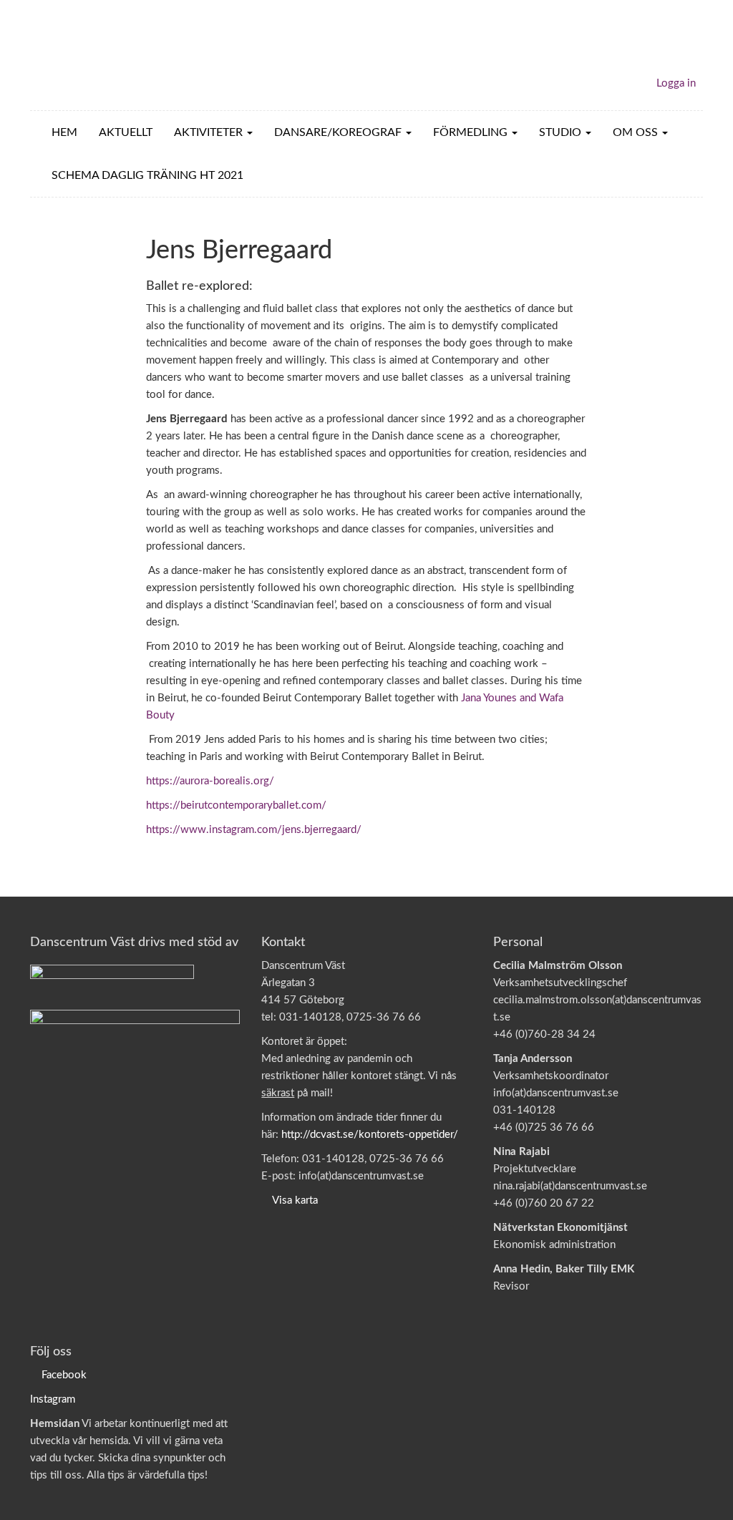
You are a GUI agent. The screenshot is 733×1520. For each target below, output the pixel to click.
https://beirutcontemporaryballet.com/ (236, 805)
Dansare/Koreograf (339, 132)
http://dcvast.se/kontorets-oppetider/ (369, 1134)
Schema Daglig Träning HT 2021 (147, 175)
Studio (561, 132)
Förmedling (471, 132)
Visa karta (295, 1200)
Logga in (676, 83)
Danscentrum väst (113, 55)
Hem (64, 132)
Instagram (52, 1399)
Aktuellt (125, 132)
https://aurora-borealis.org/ (210, 781)
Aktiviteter (210, 132)
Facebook (64, 1375)
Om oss (637, 132)
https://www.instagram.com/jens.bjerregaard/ (253, 829)
